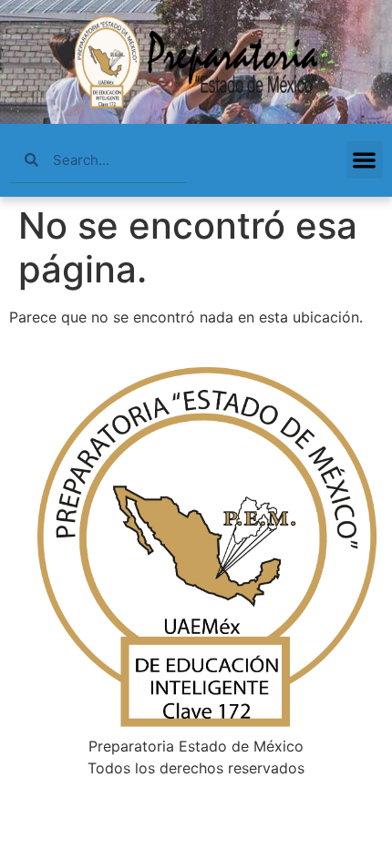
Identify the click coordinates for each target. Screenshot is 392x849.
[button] (365, 160)
